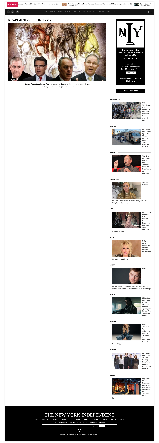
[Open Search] (151, 12)
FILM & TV (95, 419)
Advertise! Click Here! (130, 58)
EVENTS (108, 11)
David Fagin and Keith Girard (51, 87)
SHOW (89, 11)
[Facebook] (8, 11)
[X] (17, 11)
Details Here (102, 426)
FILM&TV (95, 11)
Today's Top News (130, 91)
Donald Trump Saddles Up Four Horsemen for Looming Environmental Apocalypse (57, 84)
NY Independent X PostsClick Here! (130, 80)
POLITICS (60, 11)
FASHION (101, 11)
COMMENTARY (52, 11)
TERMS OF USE (93, 422)
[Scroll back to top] (79, 430)
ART (79, 11)
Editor (134, 55)
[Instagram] (12, 11)
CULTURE (67, 11)
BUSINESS (12, 79)
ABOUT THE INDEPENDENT (61, 422)
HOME (45, 11)
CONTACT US (73, 422)
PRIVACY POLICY (83, 422)
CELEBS (74, 11)
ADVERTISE (102, 422)
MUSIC (83, 11)
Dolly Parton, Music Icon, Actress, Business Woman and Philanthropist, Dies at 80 (68, 4)
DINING (113, 11)
